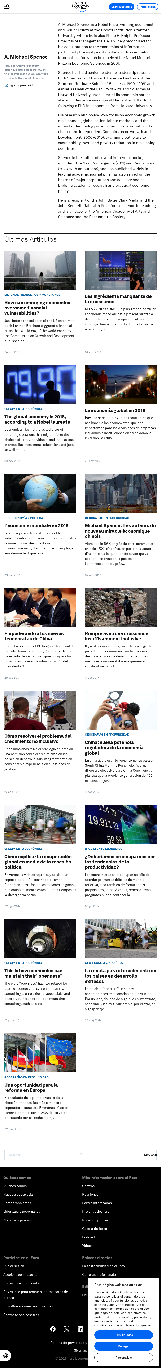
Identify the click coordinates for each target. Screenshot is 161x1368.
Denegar (124, 1346)
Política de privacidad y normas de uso (80, 1343)
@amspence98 (21, 85)
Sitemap (80, 1350)
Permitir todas (123, 1335)
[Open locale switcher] (5, 1355)
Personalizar (124, 1357)
